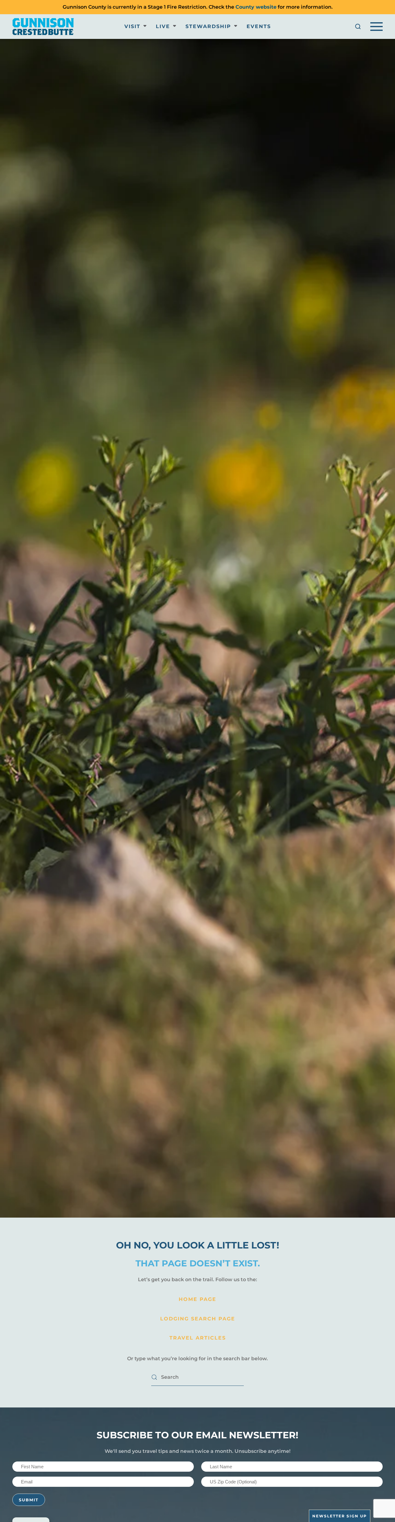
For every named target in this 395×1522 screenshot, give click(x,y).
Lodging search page (197, 1319)
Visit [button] (132, 26)
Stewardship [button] (208, 26)
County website (255, 7)
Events (259, 26)
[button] (358, 26)
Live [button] (163, 26)
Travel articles (197, 1338)
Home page (197, 1299)
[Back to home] (43, 26)
